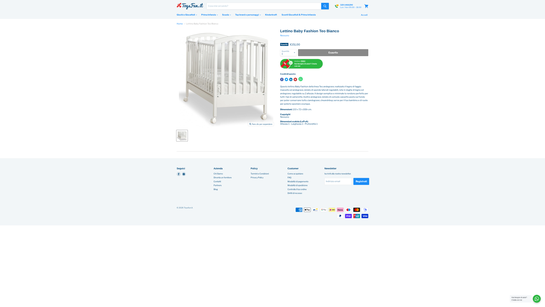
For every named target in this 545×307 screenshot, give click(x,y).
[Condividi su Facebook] (282, 79)
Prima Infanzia (208, 15)
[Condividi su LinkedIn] (291, 79)
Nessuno (284, 35)
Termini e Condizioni (260, 173)
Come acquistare (295, 173)
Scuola (225, 15)
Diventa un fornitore (223, 177)
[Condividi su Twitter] (286, 79)
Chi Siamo (218, 173)
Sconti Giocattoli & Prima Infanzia (299, 15)
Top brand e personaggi (247, 15)
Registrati (361, 181)
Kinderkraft (271, 15)
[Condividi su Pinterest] (295, 79)
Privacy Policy (257, 177)
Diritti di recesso (295, 193)
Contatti (217, 181)
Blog (216, 189)
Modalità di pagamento (298, 181)
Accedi (364, 15)
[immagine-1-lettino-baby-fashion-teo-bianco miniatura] (182, 135)
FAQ (289, 177)
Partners (218, 185)
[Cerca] (325, 6)
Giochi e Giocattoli (186, 15)
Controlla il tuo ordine (297, 189)
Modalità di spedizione (298, 185)
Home (180, 24)
